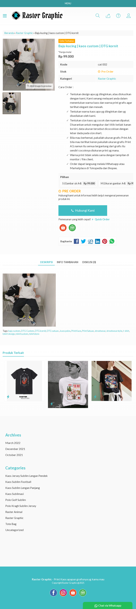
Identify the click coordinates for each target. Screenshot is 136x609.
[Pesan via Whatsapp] (108, 15)
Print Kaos (76, 330)
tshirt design (9, 333)
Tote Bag (10, 523)
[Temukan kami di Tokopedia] (82, 596)
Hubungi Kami (85, 210)
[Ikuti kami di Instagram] (63, 596)
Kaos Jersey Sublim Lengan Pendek (26, 475)
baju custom (14, 330)
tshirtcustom (22, 333)
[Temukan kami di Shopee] (73, 596)
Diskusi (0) (89, 262)
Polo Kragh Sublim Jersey (20, 505)
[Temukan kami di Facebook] (53, 596)
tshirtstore (34, 333)
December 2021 (15, 448)
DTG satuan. (53, 330)
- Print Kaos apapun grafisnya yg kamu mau (68, 579)
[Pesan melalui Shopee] (63, 231)
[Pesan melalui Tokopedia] (72, 231)
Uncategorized (14, 530)
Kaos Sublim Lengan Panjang (22, 487)
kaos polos (65, 330)
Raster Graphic (107, 78)
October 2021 (14, 454)
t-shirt (126, 330)
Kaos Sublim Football (18, 481)
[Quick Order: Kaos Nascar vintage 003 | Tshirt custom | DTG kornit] (95, 397)
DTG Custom (27, 330)
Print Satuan (88, 330)
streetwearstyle (114, 330)
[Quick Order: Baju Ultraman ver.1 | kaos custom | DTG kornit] (51, 404)
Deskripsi (46, 262)
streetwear (100, 330)
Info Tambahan (67, 262)
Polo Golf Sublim (15, 499)
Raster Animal (13, 511)
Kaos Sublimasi (14, 493)
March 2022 (12, 442)
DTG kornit (40, 330)
